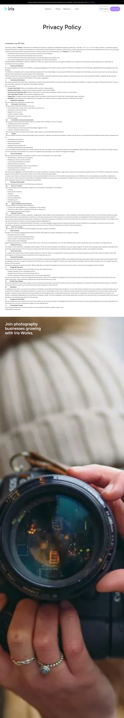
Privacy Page (90, 2)
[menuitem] (48, 9)
